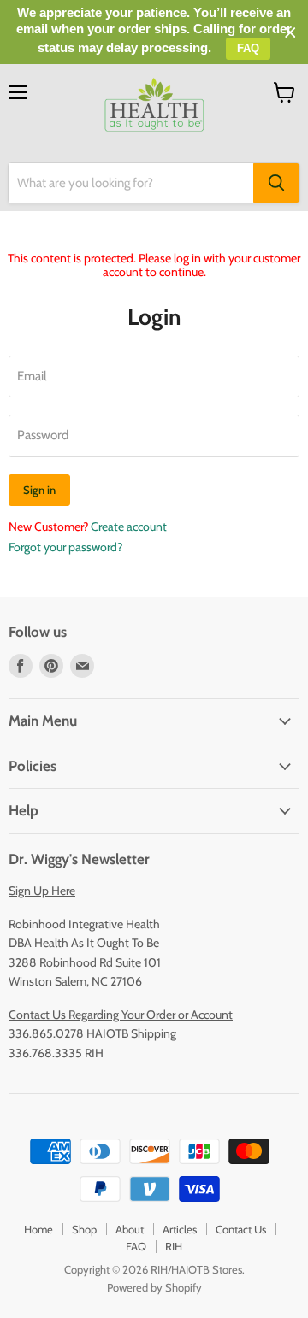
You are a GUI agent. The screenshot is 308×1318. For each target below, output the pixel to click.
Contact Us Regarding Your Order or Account (121, 1014)
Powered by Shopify (154, 1287)
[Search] (276, 183)
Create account (129, 526)
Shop (84, 1229)
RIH (173, 1246)
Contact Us (241, 1229)
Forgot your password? (65, 547)
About (130, 1229)
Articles (180, 1229)
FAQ (136, 1246)
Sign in (39, 490)
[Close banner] (290, 33)
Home (38, 1229)
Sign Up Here (42, 890)
